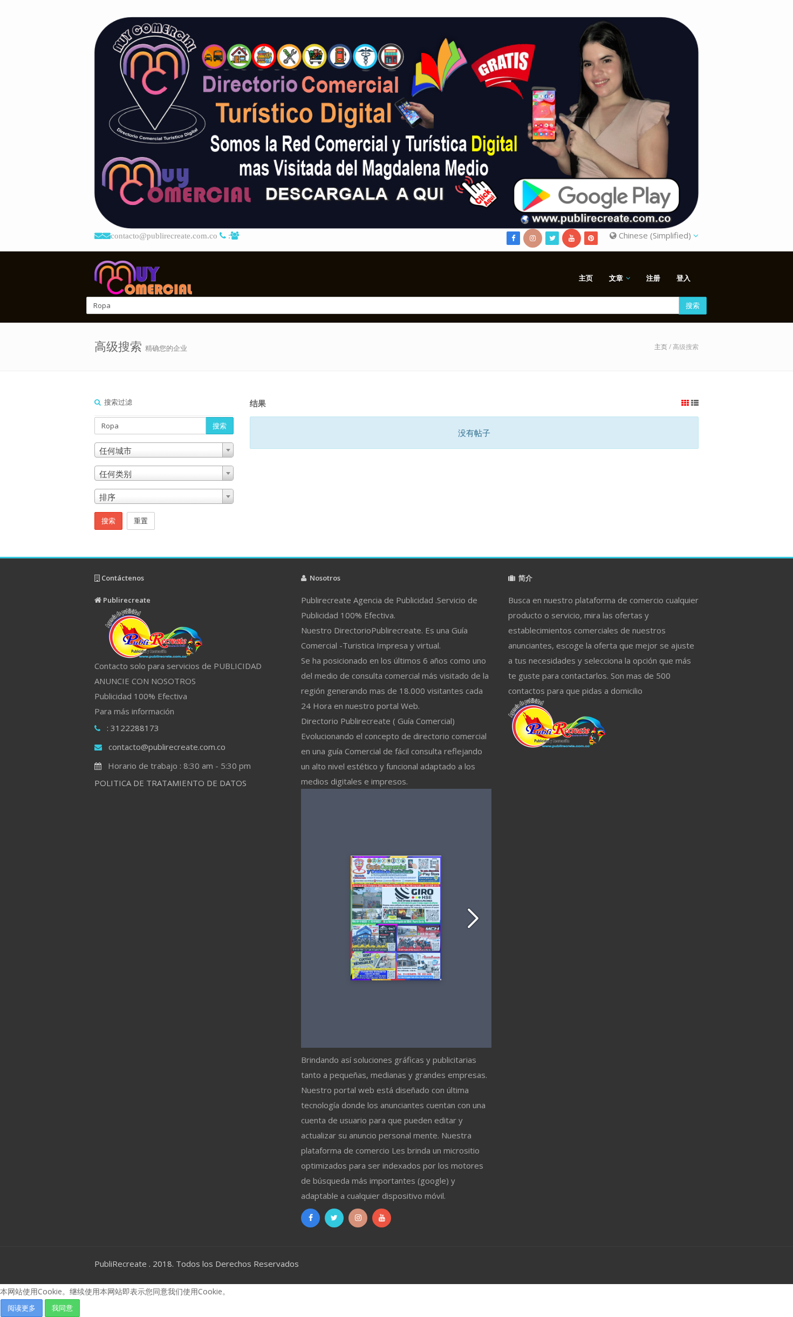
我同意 (62, 1308)
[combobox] (164, 450)
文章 (616, 278)
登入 (683, 278)
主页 (586, 278)
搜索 (693, 305)
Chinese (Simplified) (655, 235)
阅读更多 (22, 1308)
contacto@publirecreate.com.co (164, 235)
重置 (141, 521)
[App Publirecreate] (396, 123)
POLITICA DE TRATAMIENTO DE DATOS (170, 782)
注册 (653, 278)
